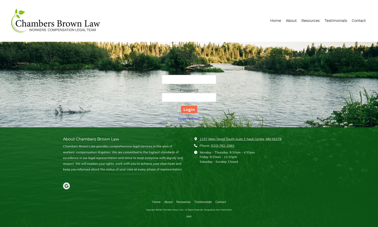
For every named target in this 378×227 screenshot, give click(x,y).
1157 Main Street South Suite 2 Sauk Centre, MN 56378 (241, 139)
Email (189, 72)
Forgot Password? (189, 118)
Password (189, 90)
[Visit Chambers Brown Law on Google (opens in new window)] (66, 185)
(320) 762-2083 (222, 146)
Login (189, 216)
